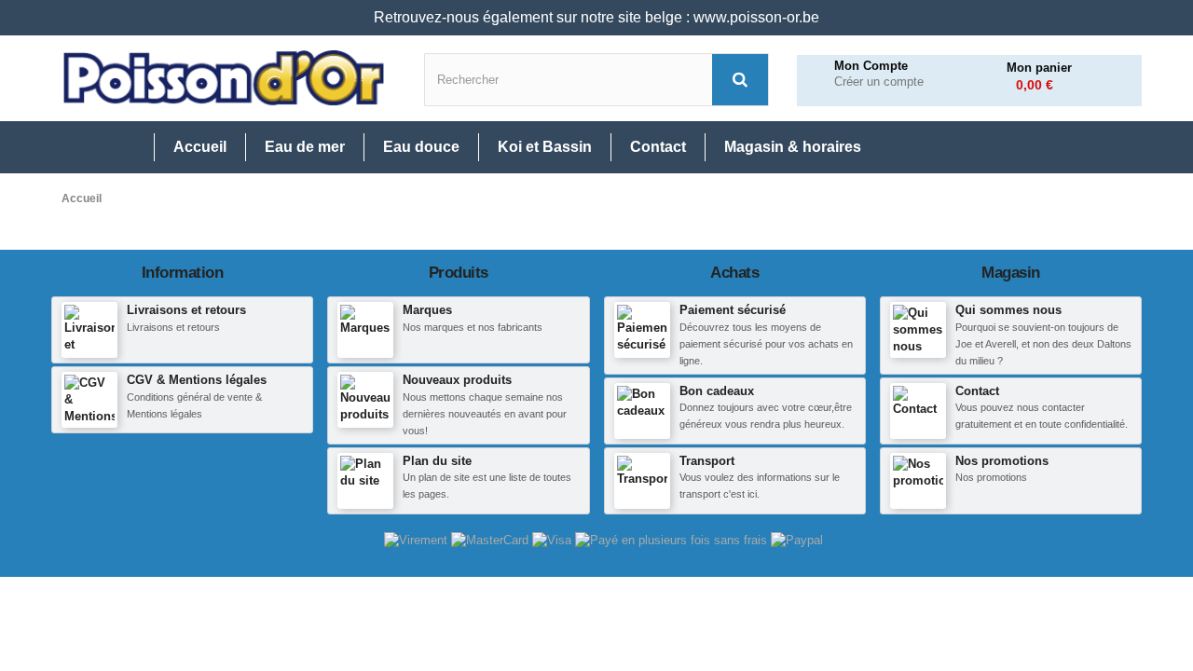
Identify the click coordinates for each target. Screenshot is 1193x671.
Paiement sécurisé (732, 310)
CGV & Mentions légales (197, 380)
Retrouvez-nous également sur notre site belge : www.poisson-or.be (596, 17)
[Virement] (417, 540)
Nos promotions (1002, 461)
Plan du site (437, 461)
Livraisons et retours (186, 310)
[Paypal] (797, 540)
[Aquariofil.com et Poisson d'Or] (223, 78)
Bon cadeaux (716, 391)
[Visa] (553, 540)
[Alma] (673, 540)
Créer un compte (879, 82)
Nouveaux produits (457, 380)
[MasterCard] (491, 540)
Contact (977, 391)
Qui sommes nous (1008, 310)
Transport (706, 461)
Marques (427, 310)
